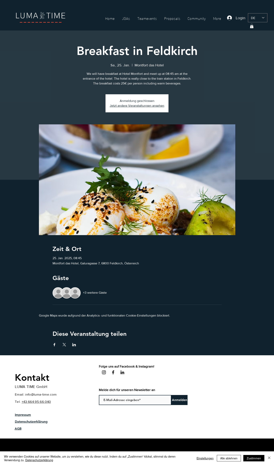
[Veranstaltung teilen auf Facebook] (54, 344)
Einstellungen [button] (205, 458)
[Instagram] (104, 372)
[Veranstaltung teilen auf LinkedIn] (74, 344)
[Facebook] (113, 372)
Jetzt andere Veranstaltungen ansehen (137, 105)
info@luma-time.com (41, 394)
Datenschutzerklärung (39, 460)
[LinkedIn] (122, 372)
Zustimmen (254, 458)
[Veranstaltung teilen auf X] (64, 344)
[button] (252, 26)
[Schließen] (269, 458)
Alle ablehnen (228, 458)
